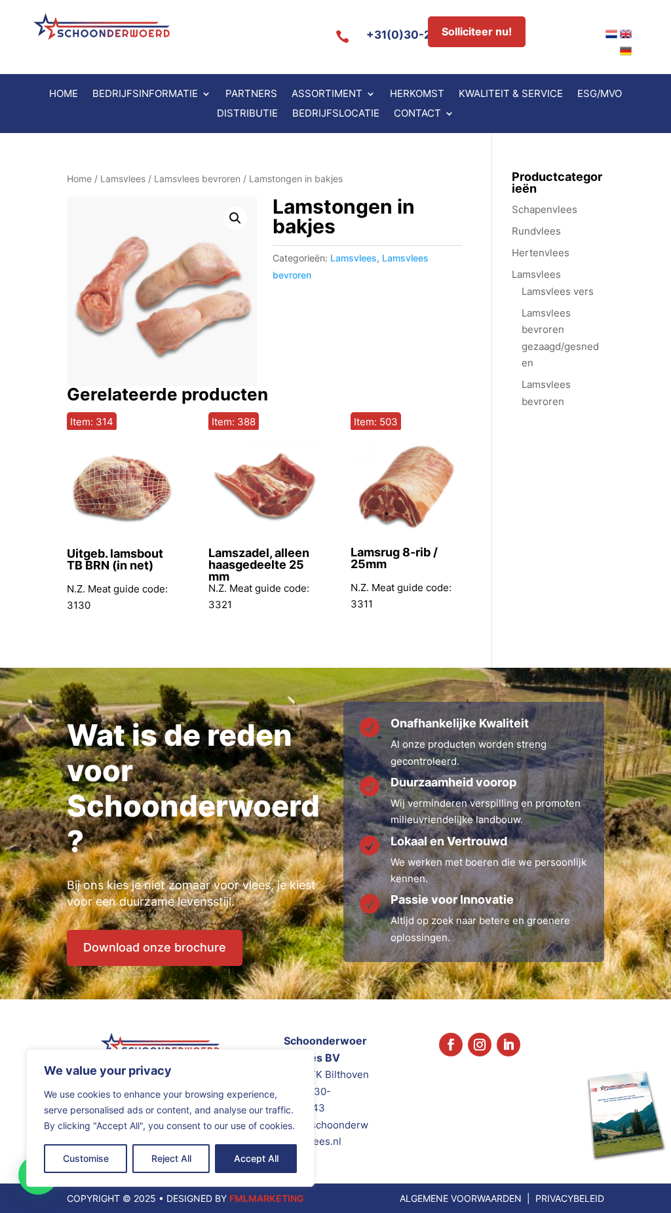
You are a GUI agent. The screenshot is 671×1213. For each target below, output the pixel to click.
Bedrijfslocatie (335, 114)
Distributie (247, 114)
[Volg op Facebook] (451, 1044)
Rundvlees (536, 231)
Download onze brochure (154, 947)
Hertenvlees (540, 252)
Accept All (256, 1158)
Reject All (171, 1158)
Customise (86, 1158)
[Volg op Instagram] (479, 1044)
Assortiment (327, 94)
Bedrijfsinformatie (145, 94)
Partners (251, 94)
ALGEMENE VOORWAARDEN (461, 1198)
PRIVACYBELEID (569, 1198)
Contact (417, 114)
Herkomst (417, 94)
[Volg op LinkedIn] (508, 1044)
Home (63, 94)
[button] (235, 218)
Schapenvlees (544, 209)
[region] (170, 1118)
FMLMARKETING (266, 1198)
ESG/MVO (599, 94)
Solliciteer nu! (477, 31)
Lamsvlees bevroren (197, 179)
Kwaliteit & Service (511, 94)
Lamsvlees (122, 179)
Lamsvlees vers (558, 291)
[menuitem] (611, 34)
